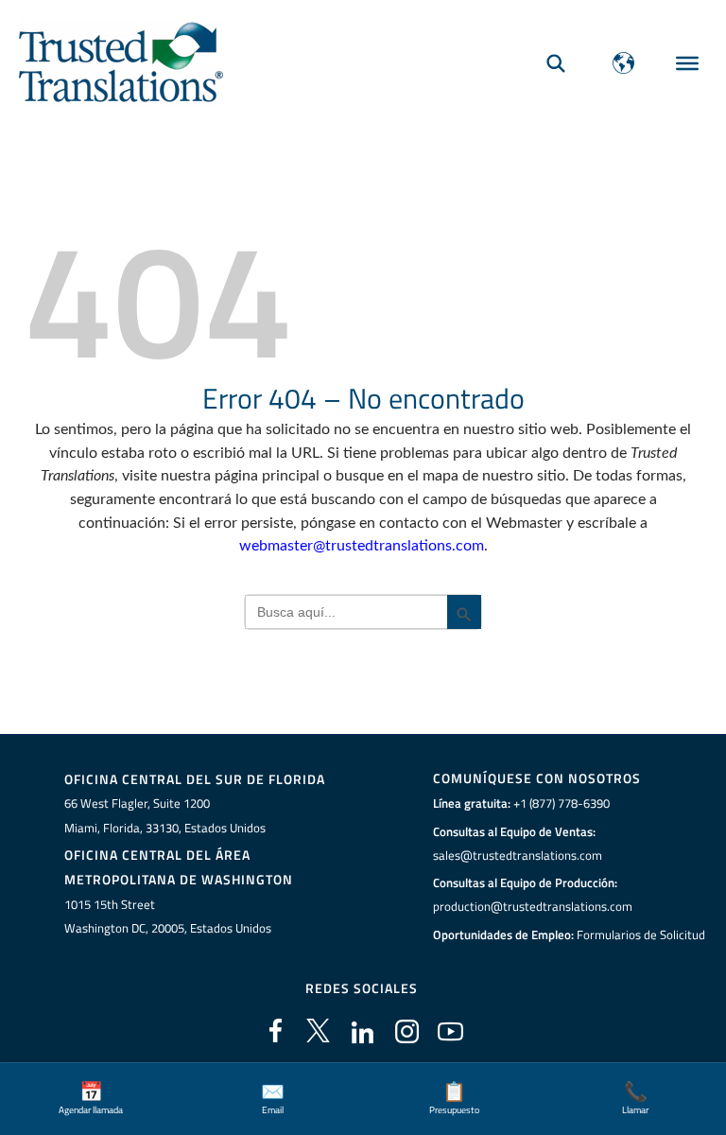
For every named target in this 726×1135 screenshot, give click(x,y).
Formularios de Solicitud (641, 934)
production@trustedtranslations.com (532, 906)
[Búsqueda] (556, 63)
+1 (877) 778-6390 (561, 803)
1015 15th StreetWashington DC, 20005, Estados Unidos (167, 916)
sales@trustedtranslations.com (517, 855)
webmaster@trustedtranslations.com (361, 545)
